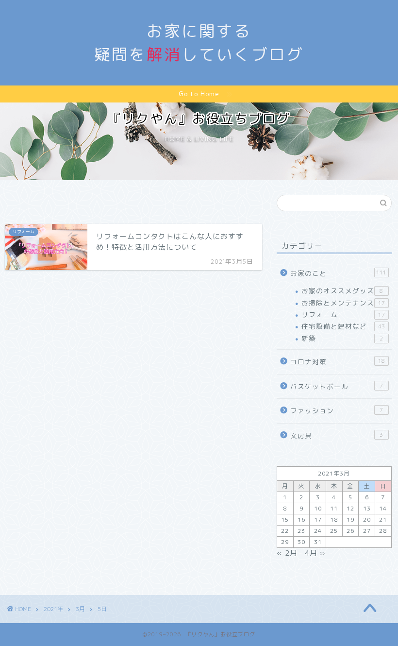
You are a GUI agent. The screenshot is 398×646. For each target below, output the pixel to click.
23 (301, 531)
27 (367, 531)
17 (318, 519)
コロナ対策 (337, 361)
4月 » (315, 553)
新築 (342, 338)
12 (350, 508)
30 (301, 542)
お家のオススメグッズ (342, 290)
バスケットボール (336, 386)
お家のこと (338, 273)
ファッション (336, 410)
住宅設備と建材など (343, 326)
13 (367, 508)
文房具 (336, 435)
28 (383, 531)
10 (318, 508)
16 (301, 519)
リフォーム (343, 314)
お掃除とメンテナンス (343, 302)
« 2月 (287, 553)
